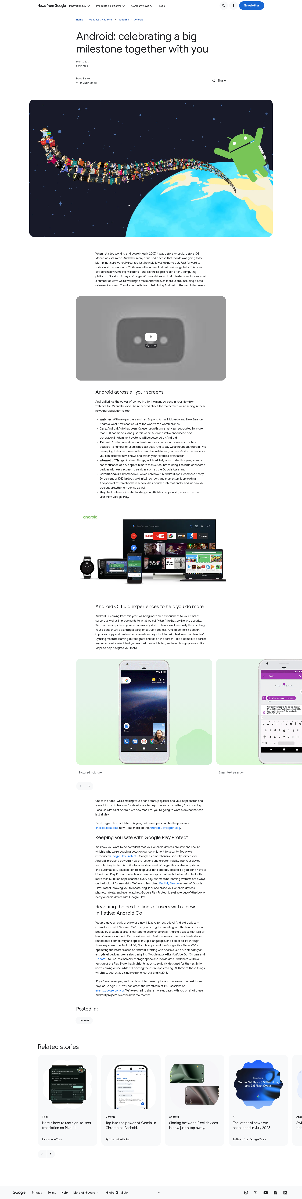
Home (79, 19)
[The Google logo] (19, 1193)
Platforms (123, 19)
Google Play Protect (123, 856)
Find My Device (169, 883)
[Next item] (89, 786)
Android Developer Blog (164, 828)
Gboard (100, 959)
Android (138, 19)
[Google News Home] (52, 5)
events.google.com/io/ (109, 990)
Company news (140, 6)
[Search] (224, 5)
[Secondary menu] (233, 5)
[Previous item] (80, 786)
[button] (251, 5)
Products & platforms (108, 6)
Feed (162, 6)
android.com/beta (106, 828)
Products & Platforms (100, 19)
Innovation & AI (78, 6)
